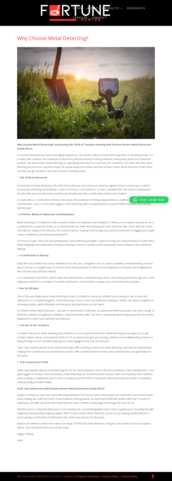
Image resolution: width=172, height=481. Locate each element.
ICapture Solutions (88, 476)
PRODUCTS (110, 8)
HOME (78, 8)
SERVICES (80, 17)
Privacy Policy (110, 476)
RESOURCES (136, 8)
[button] (149, 199)
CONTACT (99, 17)
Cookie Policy (129, 476)
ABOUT (92, 8)
